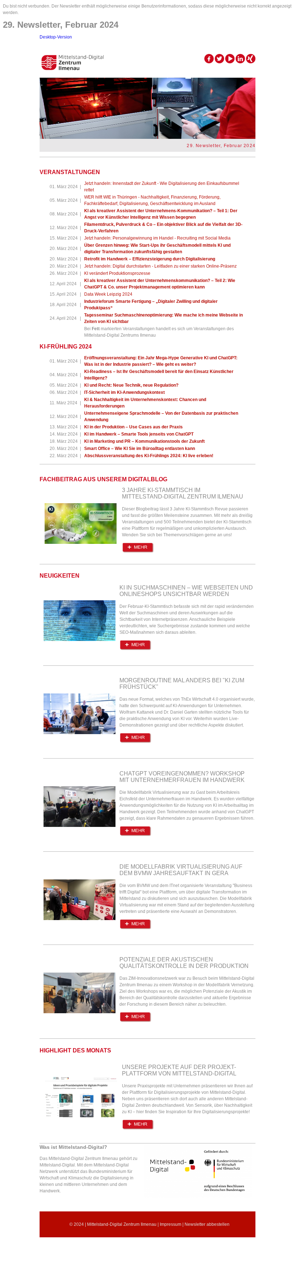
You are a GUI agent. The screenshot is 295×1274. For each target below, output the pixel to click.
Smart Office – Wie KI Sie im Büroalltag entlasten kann (139, 448)
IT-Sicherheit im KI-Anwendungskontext (124, 392)
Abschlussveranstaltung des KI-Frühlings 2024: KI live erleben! (148, 455)
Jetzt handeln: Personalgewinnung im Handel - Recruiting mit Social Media (157, 238)
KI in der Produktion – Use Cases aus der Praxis (133, 426)
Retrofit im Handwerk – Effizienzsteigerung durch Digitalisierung (149, 258)
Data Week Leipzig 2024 (108, 294)
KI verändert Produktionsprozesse (117, 273)
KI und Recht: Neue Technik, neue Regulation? (131, 385)
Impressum (170, 1224)
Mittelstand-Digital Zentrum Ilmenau (121, 1224)
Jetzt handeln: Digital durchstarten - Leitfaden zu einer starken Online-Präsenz (160, 266)
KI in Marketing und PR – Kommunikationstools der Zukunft (144, 441)
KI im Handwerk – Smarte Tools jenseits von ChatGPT (139, 434)
